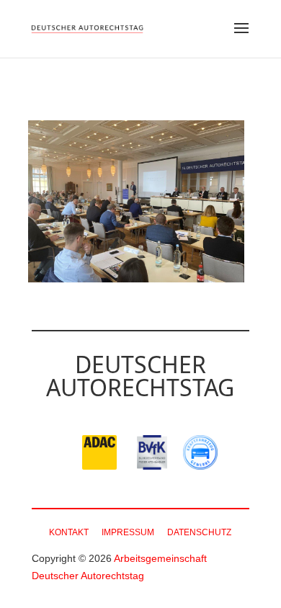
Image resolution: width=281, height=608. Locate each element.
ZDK (200, 452)
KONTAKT (69, 532)
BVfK (154, 452)
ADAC (99, 452)
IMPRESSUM (128, 532)
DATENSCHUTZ (199, 532)
